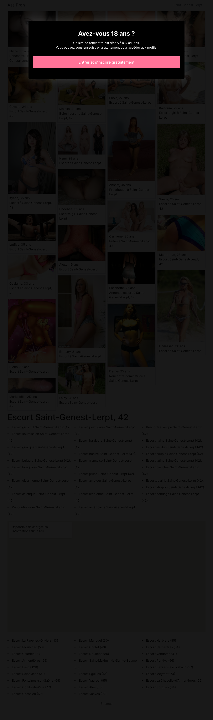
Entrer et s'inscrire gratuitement (106, 62)
